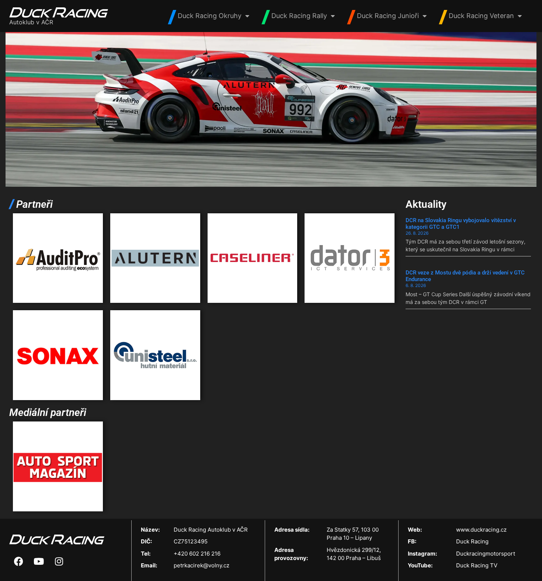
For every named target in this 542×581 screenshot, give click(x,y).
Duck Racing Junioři (388, 16)
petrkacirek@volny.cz (201, 565)
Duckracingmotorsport (485, 553)
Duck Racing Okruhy (210, 16)
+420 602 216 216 (197, 553)
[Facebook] (18, 561)
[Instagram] (59, 561)
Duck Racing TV (476, 565)
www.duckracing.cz (481, 529)
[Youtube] (38, 561)
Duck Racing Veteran (481, 16)
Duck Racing (472, 541)
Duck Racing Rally (299, 16)
